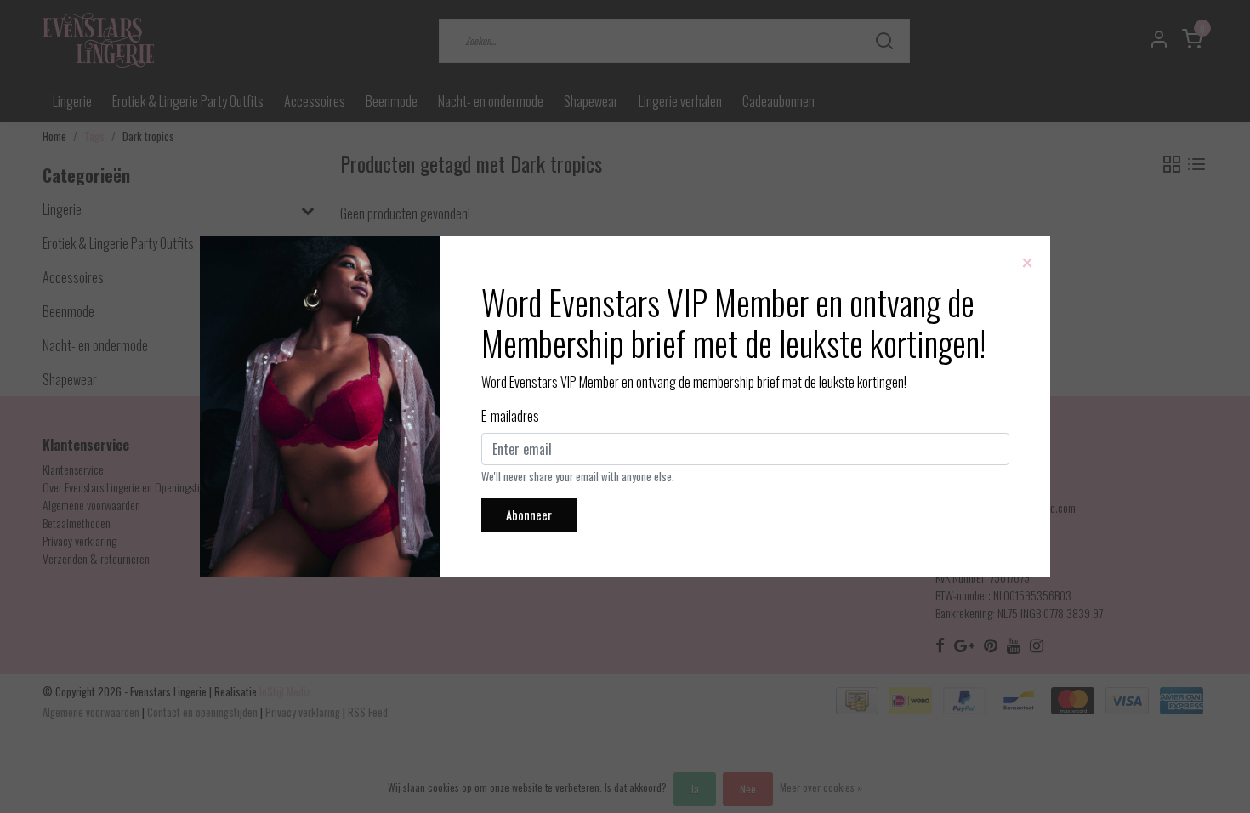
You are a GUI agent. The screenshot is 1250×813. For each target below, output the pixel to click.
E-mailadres (510, 416)
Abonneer (529, 515)
